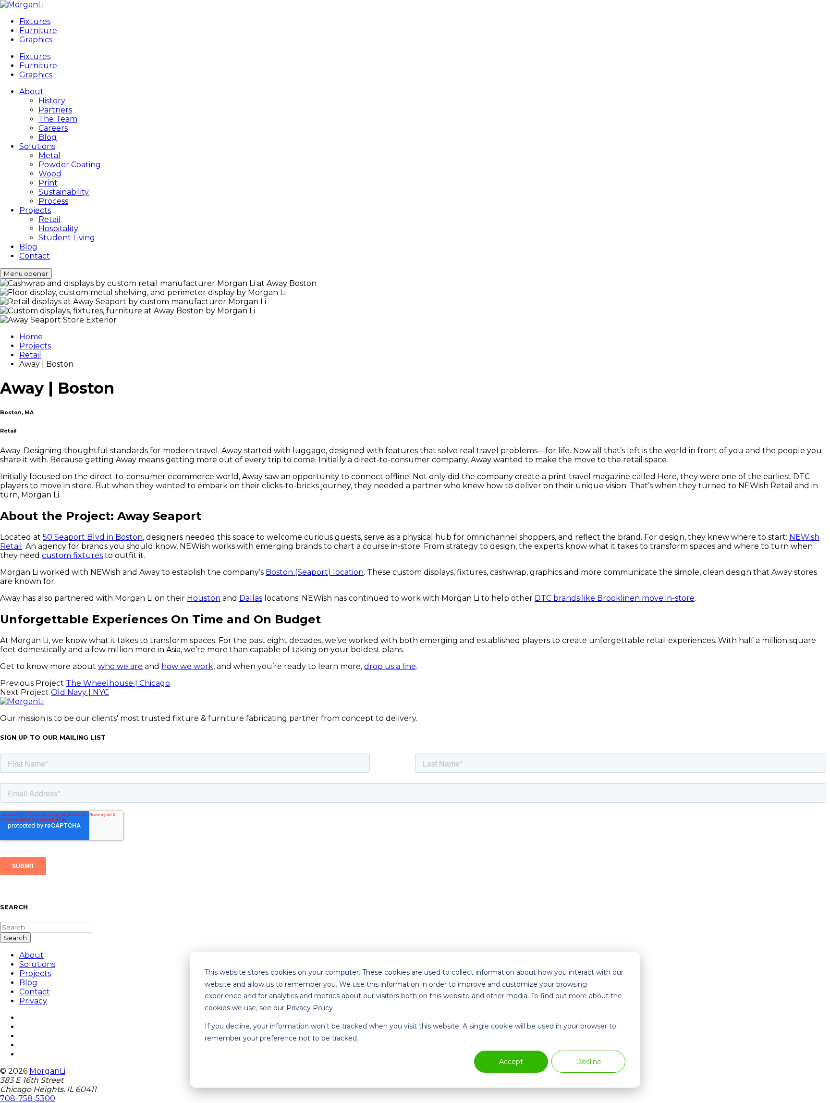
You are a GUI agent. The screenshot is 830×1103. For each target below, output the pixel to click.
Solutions (37, 146)
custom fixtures (72, 555)
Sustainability (63, 192)
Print (48, 182)
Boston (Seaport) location (315, 572)
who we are (120, 666)
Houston (203, 598)
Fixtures (34, 21)
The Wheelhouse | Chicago (118, 683)
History (51, 100)
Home (31, 336)
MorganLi (47, 1071)
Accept (511, 1061)
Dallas (250, 598)
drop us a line (390, 666)
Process (53, 201)
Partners (55, 109)
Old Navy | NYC (80, 692)
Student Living (66, 237)
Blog (47, 137)
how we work (187, 666)
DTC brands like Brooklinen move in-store (615, 598)
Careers (53, 128)
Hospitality (58, 228)
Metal (49, 155)
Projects (35, 210)
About (31, 91)
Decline (588, 1061)
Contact (34, 255)
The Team (57, 119)
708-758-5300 (27, 1098)
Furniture (38, 30)
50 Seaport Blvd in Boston (93, 537)
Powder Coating (69, 164)
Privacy (33, 1000)
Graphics (35, 39)
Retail (49, 219)
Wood (49, 173)
